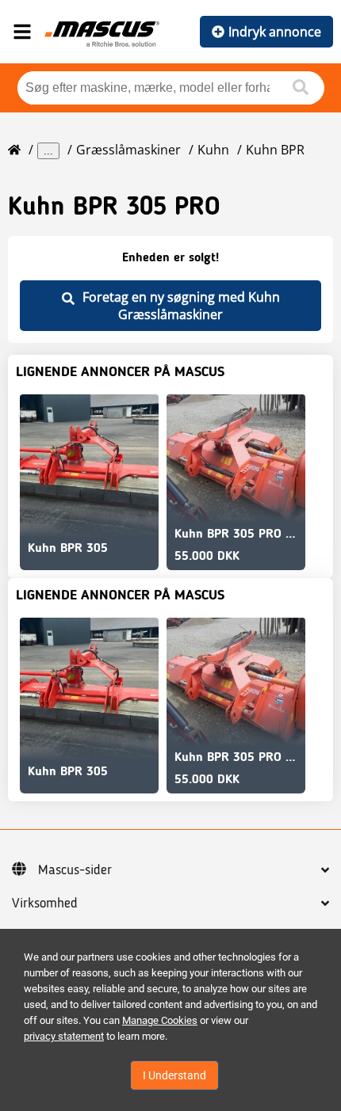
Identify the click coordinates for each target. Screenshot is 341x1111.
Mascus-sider (75, 870)
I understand (174, 1075)
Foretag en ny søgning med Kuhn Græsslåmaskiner (181, 305)
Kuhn (213, 149)
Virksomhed (45, 903)
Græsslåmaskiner (128, 149)
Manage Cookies (159, 1020)
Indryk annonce (274, 31)
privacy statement (64, 1036)
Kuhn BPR (275, 149)
